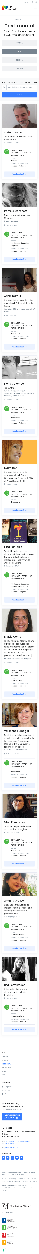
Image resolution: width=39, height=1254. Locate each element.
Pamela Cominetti (15, 211)
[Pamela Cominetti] (19, 195)
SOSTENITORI (6, 1067)
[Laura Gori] (19, 452)
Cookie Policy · (22, 1185)
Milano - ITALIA (11, 225)
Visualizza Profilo (19, 174)
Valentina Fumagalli (17, 731)
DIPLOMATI (5, 1060)
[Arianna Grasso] (19, 884)
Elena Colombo (14, 383)
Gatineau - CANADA (13, 754)
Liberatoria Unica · (30, 1188)
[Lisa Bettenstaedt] (19, 969)
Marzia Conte (12, 636)
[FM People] (9, 9)
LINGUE (19, 51)
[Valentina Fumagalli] (19, 715)
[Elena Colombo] (19, 367)
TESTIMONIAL (6, 1064)
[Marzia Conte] (19, 620)
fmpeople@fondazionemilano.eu (18, 1141)
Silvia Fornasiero (14, 822)
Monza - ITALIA (11, 484)
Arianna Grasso (14, 900)
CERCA (19, 95)
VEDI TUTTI (19, 19)
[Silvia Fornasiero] (19, 806)
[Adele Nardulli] (19, 280)
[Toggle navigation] (35, 9)
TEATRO (19, 68)
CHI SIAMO (5, 1057)
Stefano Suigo (13, 132)
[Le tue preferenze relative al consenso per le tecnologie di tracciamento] (4, 1250)
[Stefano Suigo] (19, 116)
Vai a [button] (26, 2)
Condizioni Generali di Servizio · (12, 1188)
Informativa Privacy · (9, 1185)
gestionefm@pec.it (11, 1148)
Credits (4, 1190)
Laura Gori (10, 468)
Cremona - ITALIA (12, 566)
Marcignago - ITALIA (13, 917)
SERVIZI (4, 1071)
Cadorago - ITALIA (12, 832)
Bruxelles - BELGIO (12, 143)
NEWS (4, 1075)
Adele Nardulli (13, 296)
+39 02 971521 (9, 1144)
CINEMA (19, 43)
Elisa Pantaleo (13, 547)
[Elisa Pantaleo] (19, 531)
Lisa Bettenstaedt (15, 985)
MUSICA (19, 60)
